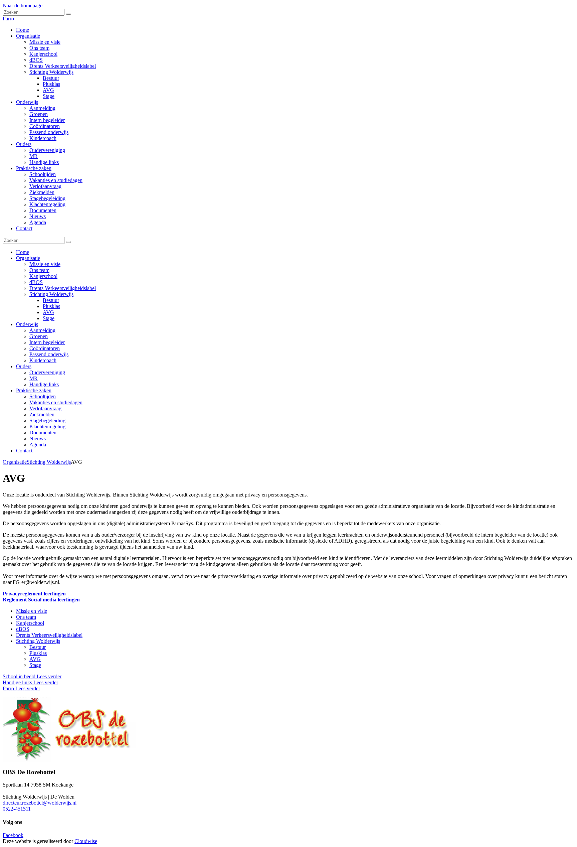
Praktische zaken (33, 390)
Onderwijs (27, 324)
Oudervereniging (47, 372)
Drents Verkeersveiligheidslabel (62, 288)
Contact (24, 450)
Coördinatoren (44, 348)
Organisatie (28, 258)
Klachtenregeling (47, 426)
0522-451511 (17, 809)
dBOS (36, 282)
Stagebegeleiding (47, 420)
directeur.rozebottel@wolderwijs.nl (39, 803)
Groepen (38, 336)
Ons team (39, 270)
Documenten (42, 432)
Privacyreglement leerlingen (34, 593)
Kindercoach (42, 360)
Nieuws (37, 438)
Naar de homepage (22, 5)
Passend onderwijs (48, 354)
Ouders (23, 366)
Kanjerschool (43, 276)
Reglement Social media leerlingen (41, 599)
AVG (48, 312)
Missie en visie (44, 264)
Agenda (37, 444)
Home (22, 252)
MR (33, 378)
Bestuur (51, 300)
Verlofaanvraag (45, 408)
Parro (8, 18)
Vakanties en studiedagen (55, 402)
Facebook (13, 835)
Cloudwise (85, 841)
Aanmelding (42, 330)
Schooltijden (42, 396)
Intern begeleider (47, 342)
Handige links (44, 384)
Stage (48, 318)
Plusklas (51, 306)
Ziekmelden (41, 414)
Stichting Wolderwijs (51, 294)
